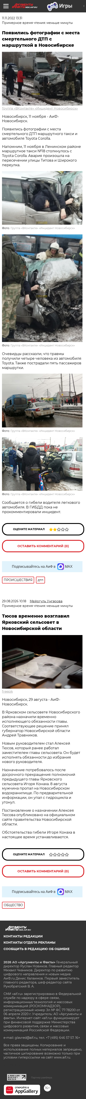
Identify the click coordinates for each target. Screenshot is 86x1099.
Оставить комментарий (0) (43, 546)
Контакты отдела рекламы (29, 942)
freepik (7, 691)
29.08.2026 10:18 (14, 601)
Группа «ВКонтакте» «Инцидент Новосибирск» (40, 108)
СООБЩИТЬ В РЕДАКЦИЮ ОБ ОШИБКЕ (36, 949)
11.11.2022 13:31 (12, 18)
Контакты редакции (23, 936)
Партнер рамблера (41, 1077)
